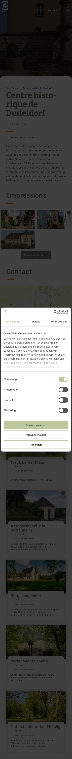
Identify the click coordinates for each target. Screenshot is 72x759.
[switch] (63, 389)
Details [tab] (36, 321)
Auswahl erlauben (36, 434)
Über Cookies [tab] (59, 321)
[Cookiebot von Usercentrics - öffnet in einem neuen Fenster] (53, 312)
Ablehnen (36, 444)
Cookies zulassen (36, 424)
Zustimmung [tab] (13, 321)
